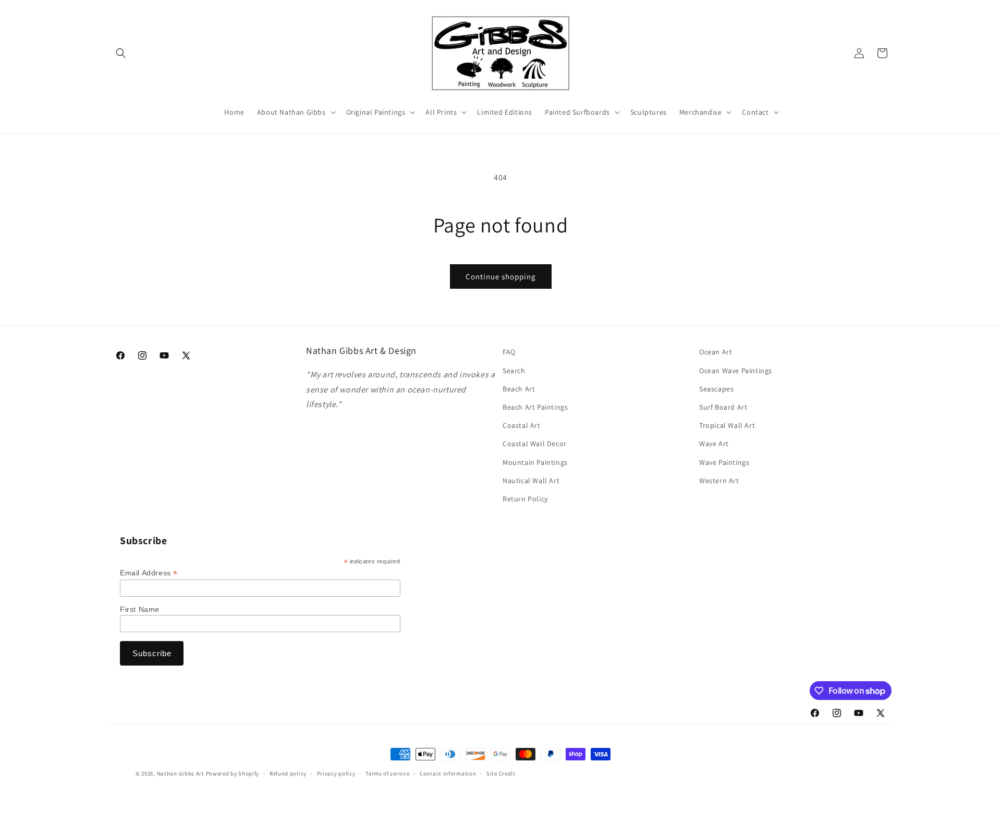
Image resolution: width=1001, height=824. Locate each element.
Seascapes (716, 388)
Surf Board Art (723, 407)
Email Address (149, 573)
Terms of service (387, 773)
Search (514, 370)
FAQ (509, 351)
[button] (120, 53)
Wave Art (714, 443)
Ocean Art (715, 351)
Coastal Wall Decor (535, 443)
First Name (140, 609)
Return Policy (525, 498)
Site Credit (501, 773)
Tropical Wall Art (727, 425)
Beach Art (519, 388)
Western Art (719, 480)
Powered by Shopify (233, 773)
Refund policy (288, 773)
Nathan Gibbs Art (180, 773)
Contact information (448, 773)
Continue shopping (501, 276)
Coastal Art (522, 425)
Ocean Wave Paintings (735, 370)
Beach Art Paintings (535, 407)
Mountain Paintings (535, 462)
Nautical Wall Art (531, 480)
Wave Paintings (724, 462)
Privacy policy (336, 773)
